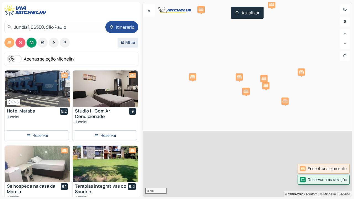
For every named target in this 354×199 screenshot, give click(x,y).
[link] (324, 169)
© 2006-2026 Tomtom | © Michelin (310, 194)
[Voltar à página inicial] (26, 10)
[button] (265, 85)
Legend (344, 194)
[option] (9, 43)
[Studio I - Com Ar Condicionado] (105, 88)
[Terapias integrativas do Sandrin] (105, 164)
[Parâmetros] (345, 22)
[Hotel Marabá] (37, 88)
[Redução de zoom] (345, 44)
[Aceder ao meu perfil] (345, 9)
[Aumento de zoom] (345, 34)
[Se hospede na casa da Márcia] (37, 164)
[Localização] (345, 56)
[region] (247, 99)
